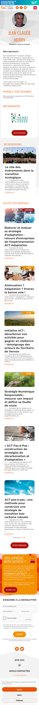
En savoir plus (9, 192)
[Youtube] (25, 7)
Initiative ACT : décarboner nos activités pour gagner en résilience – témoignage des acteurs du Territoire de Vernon (19, 341)
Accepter (19, 689)
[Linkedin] (17, 7)
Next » (24, 537)
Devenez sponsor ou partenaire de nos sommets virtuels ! (8, 2)
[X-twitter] (21, 7)
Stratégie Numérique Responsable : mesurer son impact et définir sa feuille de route (19, 398)
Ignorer (19, 695)
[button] (35, 7)
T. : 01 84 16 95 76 (19, 675)
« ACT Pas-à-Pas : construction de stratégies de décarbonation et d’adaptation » (16, 452)
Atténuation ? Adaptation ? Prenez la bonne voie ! (19, 289)
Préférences (19, 700)
